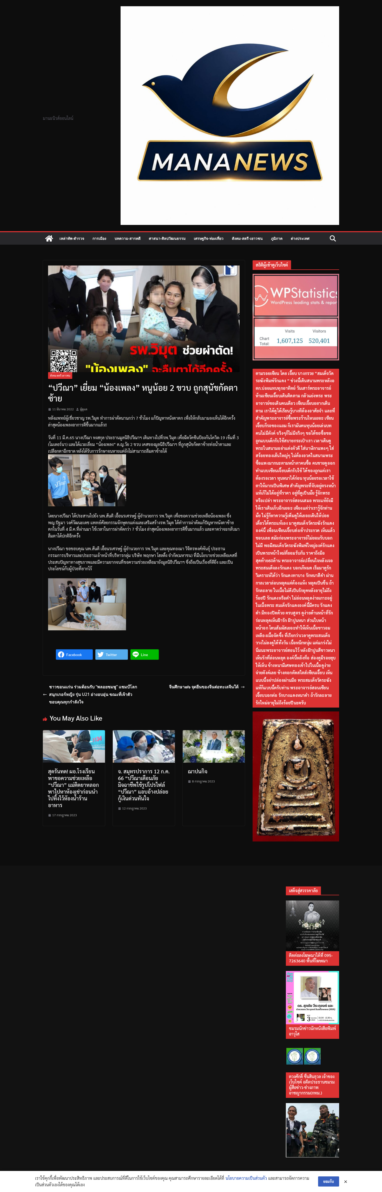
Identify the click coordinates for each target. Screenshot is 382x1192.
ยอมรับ (328, 1181)
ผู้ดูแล (83, 409)
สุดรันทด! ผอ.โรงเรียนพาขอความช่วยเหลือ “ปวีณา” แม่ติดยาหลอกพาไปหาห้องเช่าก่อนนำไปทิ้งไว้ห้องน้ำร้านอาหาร (73, 788)
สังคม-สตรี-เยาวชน (247, 238)
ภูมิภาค (276, 238)
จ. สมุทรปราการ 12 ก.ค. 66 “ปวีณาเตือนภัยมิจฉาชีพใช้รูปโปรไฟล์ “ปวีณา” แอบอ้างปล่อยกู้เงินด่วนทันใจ (144, 785)
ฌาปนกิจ (197, 771)
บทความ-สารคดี (128, 238)
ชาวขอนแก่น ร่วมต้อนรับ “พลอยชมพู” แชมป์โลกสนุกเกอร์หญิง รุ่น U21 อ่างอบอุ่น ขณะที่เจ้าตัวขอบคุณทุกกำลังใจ (93, 694)
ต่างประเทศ (300, 238)
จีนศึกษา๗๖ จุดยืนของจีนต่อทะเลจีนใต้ (204, 687)
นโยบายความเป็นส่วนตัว (246, 1178)
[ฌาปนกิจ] (214, 733)
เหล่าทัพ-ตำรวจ (72, 238)
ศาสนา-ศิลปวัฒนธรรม (167, 238)
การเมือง (99, 238)
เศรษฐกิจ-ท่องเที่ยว (208, 238)
